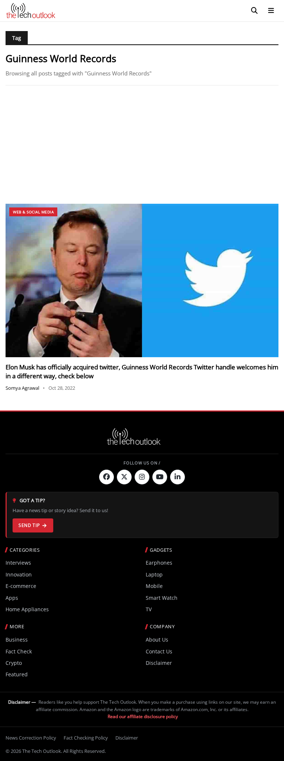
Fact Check (19, 651)
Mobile (154, 585)
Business (17, 639)
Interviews (18, 562)
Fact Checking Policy (86, 737)
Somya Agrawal (22, 388)
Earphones (159, 562)
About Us (157, 639)
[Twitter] (124, 477)
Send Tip (29, 525)
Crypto (14, 662)
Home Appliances (27, 609)
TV (149, 609)
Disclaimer (159, 662)
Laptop (154, 574)
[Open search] (254, 10)
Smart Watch (162, 597)
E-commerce (21, 585)
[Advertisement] (142, 144)
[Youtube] (159, 477)
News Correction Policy (31, 737)
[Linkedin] (177, 477)
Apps (12, 597)
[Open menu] (271, 10)
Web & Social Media (33, 211)
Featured (17, 674)
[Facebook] (106, 477)
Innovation (19, 574)
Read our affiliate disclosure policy (143, 716)
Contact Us (159, 651)
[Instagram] (142, 477)
